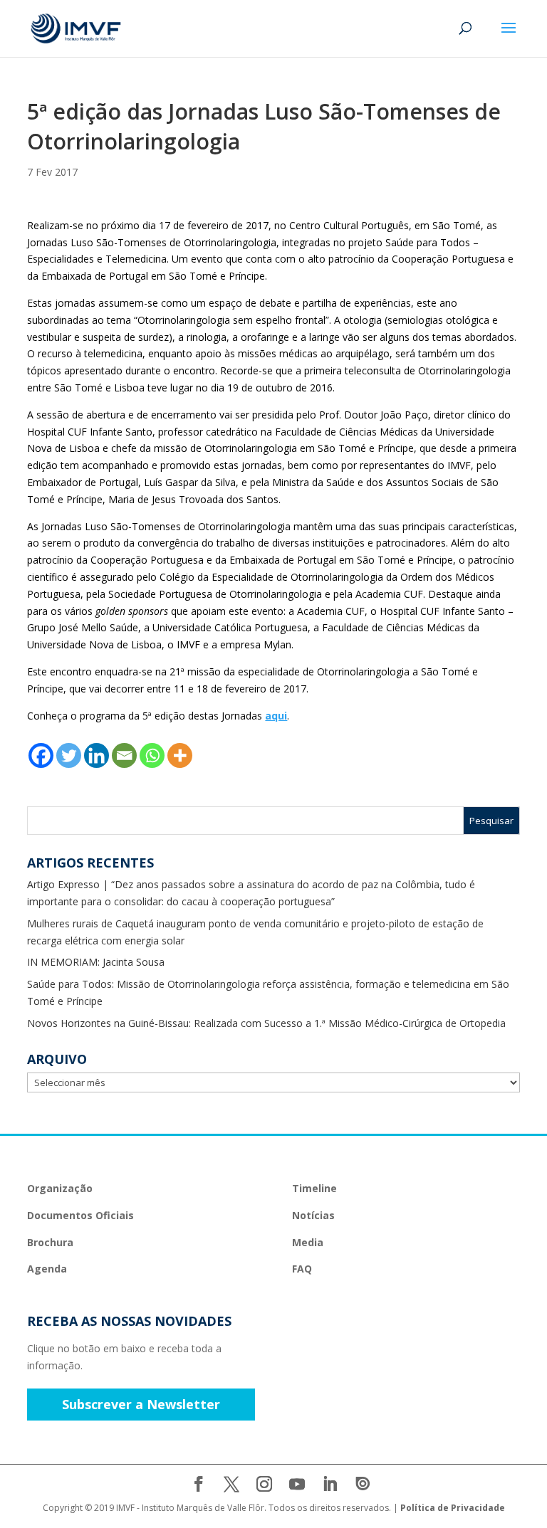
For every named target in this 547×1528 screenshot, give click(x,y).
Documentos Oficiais (80, 1215)
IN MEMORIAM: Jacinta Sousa (96, 962)
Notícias (313, 1215)
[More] (179, 755)
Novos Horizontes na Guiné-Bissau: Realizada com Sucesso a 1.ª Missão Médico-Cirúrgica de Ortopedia (266, 1023)
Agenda (47, 1268)
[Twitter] (68, 755)
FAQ (302, 1268)
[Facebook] (40, 755)
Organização (60, 1188)
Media (307, 1242)
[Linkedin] (96, 755)
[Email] (124, 755)
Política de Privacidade (452, 1508)
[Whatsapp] (152, 755)
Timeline (314, 1188)
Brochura (50, 1242)
